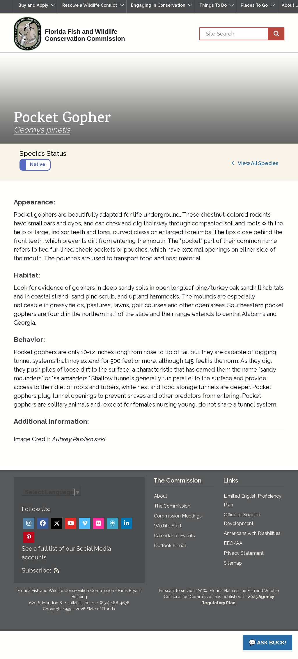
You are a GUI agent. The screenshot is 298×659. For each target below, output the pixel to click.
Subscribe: (36, 570)
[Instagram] (28, 523)
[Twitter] (56, 523)
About (160, 496)
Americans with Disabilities (252, 533)
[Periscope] (112, 523)
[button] (36, 6)
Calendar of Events (174, 535)
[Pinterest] (28, 537)
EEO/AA (233, 543)
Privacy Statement (244, 553)
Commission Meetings (178, 516)
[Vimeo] (84, 523)
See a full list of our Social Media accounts (66, 553)
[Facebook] (42, 523)
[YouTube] (70, 523)
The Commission (172, 506)
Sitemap (233, 563)
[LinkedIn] (126, 523)
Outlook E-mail (170, 545)
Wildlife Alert (168, 526)
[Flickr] (98, 523)
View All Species (257, 163)
